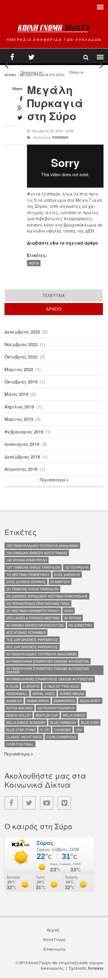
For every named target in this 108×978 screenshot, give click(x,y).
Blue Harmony (63, 722)
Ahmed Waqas (72, 693)
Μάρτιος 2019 (18, 419)
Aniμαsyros (64, 700)
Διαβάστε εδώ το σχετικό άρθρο (62, 243)
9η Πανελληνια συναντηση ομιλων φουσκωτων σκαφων (47, 670)
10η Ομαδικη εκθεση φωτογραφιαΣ (36, 552)
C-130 (44, 729)
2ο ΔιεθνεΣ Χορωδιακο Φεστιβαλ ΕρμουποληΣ (47, 596)
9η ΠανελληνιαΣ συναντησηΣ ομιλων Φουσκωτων (49, 678)
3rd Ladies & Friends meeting (32, 617)
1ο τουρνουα (76, 567)
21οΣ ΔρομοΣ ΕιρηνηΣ (26, 581)
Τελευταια (54, 295)
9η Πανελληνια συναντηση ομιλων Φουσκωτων (47, 661)
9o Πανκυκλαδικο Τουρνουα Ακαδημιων (41, 653)
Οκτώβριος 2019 (21, 382)
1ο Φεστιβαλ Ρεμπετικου (28, 574)
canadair (62, 729)
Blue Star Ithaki (20, 729)
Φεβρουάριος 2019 (24, 432)
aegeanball (17, 693)
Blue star (90, 722)
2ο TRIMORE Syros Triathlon (32, 588)
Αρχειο (72, 309)
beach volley (18, 715)
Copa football (20, 744)
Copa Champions (61, 736)
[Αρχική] (54, 28)
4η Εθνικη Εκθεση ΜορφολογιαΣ (35, 625)
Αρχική (53, 930)
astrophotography (56, 707)
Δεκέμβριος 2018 (22, 457)
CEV (79, 729)
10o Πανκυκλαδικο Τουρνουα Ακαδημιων (42, 545)
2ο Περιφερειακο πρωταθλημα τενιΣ (38, 603)
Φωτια (34, 263)
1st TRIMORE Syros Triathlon (33, 567)
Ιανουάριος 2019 (21, 444)
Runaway (96, 967)
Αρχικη (10, 75)
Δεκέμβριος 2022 (22, 332)
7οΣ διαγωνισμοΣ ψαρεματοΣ (32, 639)
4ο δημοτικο (80, 625)
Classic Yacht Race (24, 736)
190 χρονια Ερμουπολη (26, 560)
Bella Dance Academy (25, 722)
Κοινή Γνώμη (54, 939)
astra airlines (19, 707)
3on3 (68, 610)
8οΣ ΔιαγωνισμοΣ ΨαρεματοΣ (32, 646)
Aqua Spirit (90, 700)
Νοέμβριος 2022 (21, 344)
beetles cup (47, 715)
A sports (31, 686)
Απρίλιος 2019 (19, 407)
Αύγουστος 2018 (21, 469)
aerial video (43, 693)
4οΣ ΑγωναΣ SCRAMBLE (26, 632)
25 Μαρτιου (60, 581)
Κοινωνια (60, 137)
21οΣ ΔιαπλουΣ (67, 574)
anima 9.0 (14, 700)
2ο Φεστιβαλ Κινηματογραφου (32, 610)
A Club (12, 686)
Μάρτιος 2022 (18, 369)
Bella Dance (74, 715)
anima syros (38, 700)
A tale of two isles (61, 686)
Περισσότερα (53, 480)
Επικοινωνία (54, 949)
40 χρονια (72, 617)
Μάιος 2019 (16, 394)
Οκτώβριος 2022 (21, 357)
